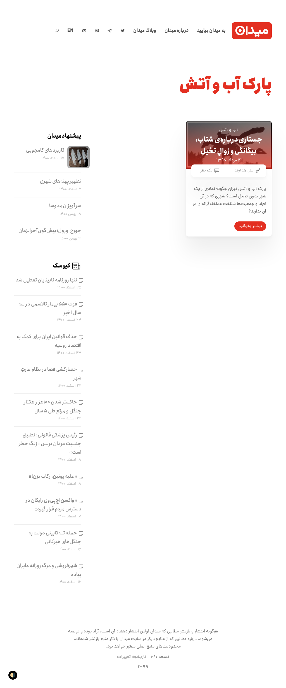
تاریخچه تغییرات (131, 657)
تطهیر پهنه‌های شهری (60, 181)
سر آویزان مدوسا (65, 206)
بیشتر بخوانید (250, 226)
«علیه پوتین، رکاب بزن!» (53, 476)
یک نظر (206, 171)
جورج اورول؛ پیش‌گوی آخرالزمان (49, 231)
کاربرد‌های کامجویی (45, 150)
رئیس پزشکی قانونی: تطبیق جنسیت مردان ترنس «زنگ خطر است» (50, 443)
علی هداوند (244, 171)
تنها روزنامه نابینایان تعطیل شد (46, 280)
